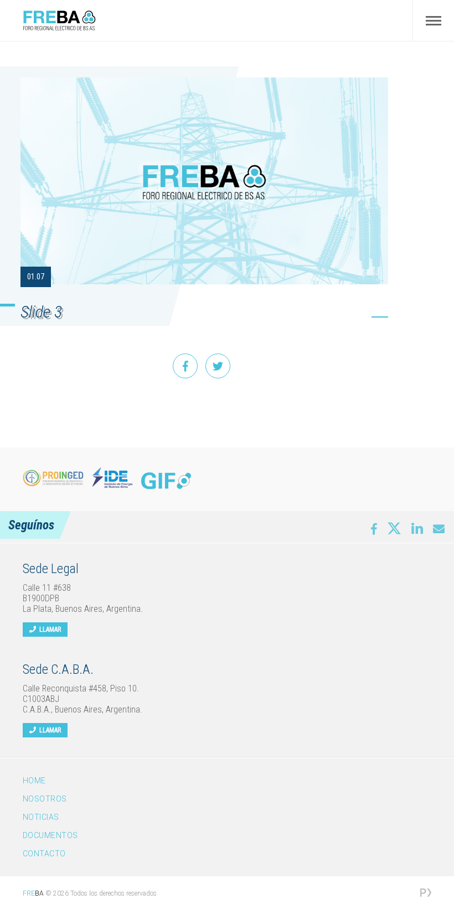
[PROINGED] (53, 478)
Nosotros (45, 798)
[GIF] (166, 481)
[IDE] (112, 478)
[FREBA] (59, 28)
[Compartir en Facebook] (185, 365)
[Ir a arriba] (430, 850)
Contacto (44, 853)
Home (34, 780)
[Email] (438, 529)
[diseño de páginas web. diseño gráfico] (425, 893)
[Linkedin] (417, 528)
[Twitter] (394, 526)
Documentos (50, 835)
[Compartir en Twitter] (217, 365)
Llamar (48, 629)
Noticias (41, 817)
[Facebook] (374, 529)
